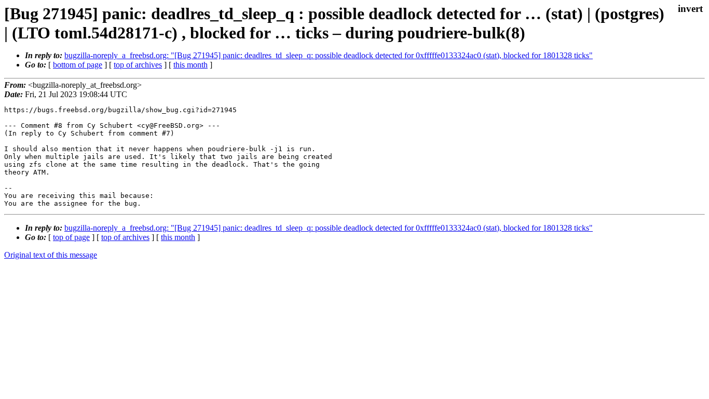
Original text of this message (50, 254)
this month (190, 64)
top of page (71, 237)
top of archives (138, 64)
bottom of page (77, 64)
